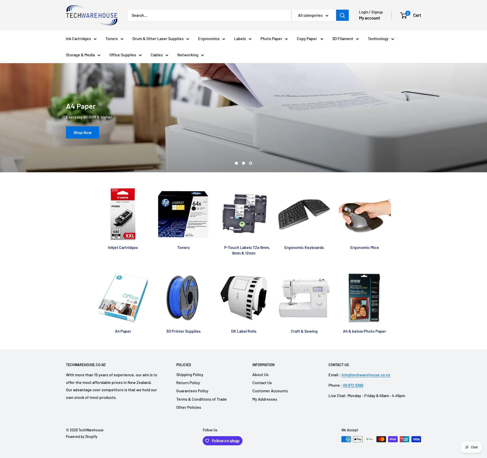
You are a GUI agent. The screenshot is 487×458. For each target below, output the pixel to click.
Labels (240, 38)
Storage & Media (80, 54)
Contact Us (262, 382)
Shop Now (83, 132)
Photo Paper (271, 38)
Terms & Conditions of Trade (201, 399)
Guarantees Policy (192, 390)
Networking (187, 54)
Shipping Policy (189, 374)
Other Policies (188, 407)
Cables (157, 54)
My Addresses (264, 399)
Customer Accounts (270, 390)
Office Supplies (122, 54)
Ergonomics (209, 38)
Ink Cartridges (78, 38)
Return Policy (188, 382)
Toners (112, 38)
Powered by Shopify (81, 436)
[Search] (342, 15)
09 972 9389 (353, 385)
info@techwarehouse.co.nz (365, 374)
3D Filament (342, 38)
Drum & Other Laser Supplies (158, 38)
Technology (378, 38)
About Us (260, 374)
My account (369, 17)
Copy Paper (307, 38)
